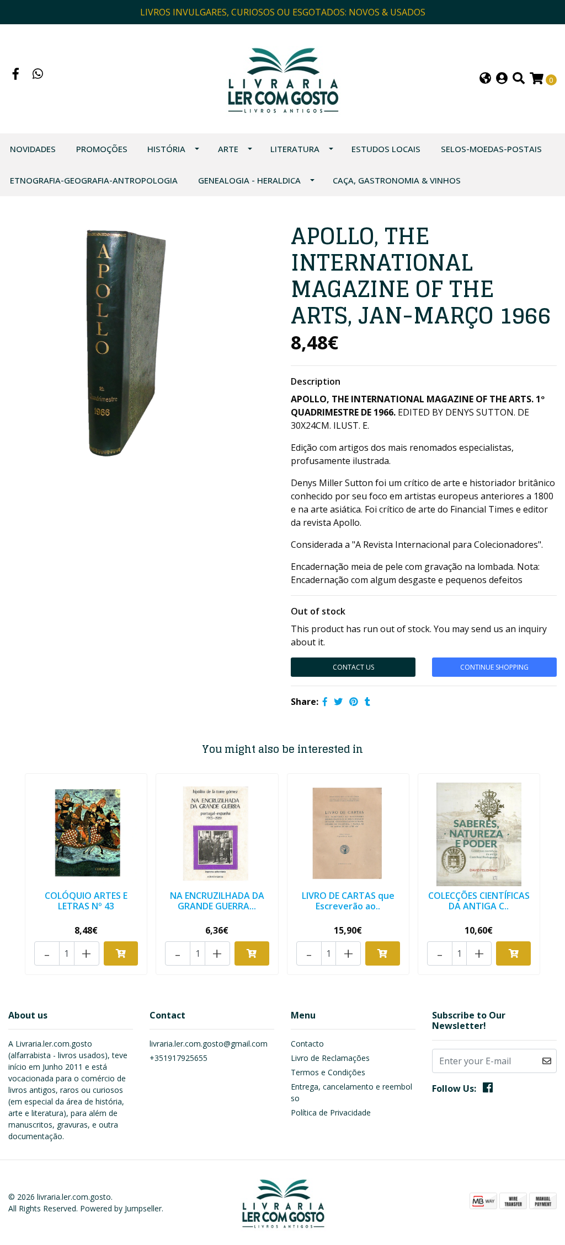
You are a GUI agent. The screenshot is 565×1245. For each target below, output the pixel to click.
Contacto (307, 1043)
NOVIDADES (33, 148)
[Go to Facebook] (16, 75)
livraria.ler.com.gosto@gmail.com (209, 1043)
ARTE (228, 148)
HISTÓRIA (166, 148)
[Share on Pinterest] (353, 702)
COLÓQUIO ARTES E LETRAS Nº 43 (86, 901)
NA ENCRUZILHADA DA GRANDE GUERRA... (217, 901)
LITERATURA (294, 148)
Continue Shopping (494, 667)
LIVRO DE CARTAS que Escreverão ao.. (348, 901)
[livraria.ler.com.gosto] (282, 78)
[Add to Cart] (121, 953)
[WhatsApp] (38, 75)
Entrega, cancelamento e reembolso (351, 1092)
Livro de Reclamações (330, 1058)
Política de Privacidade (331, 1112)
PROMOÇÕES (101, 148)
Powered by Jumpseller (121, 1208)
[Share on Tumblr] (367, 702)
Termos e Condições (328, 1072)
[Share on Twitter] (338, 702)
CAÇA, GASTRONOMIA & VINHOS (397, 180)
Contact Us (353, 667)
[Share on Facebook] (325, 702)
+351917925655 (178, 1058)
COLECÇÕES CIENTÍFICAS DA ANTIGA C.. (479, 901)
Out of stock (318, 611)
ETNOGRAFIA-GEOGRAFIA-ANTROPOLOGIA (94, 180)
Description (315, 381)
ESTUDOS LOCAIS (385, 148)
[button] (485, 79)
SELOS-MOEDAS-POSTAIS (491, 148)
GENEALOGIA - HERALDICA (249, 180)
